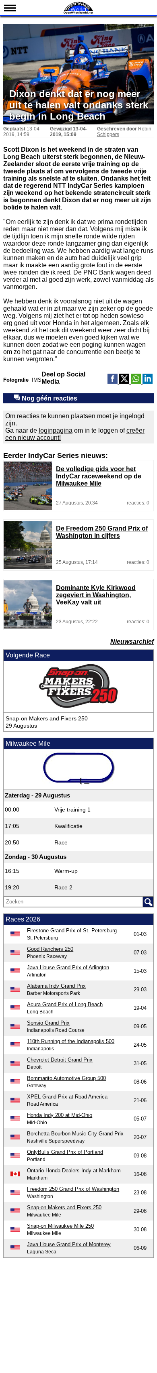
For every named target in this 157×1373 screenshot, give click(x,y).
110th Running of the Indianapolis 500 (70, 1041)
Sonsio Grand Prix (48, 1023)
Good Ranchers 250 (50, 949)
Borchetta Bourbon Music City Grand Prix (75, 1134)
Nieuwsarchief (132, 641)
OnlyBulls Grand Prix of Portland (65, 1152)
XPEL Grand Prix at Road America (67, 1097)
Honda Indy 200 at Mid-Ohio (59, 1115)
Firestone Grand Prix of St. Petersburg (72, 931)
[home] (78, 13)
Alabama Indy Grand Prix (56, 986)
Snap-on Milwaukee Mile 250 (60, 1226)
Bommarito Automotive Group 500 (66, 1078)
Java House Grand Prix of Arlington (68, 967)
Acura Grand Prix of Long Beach (65, 1004)
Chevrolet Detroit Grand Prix (60, 1060)
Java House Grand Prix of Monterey (69, 1244)
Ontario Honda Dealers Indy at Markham (74, 1171)
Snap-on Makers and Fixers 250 (47, 718)
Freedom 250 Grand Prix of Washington (73, 1189)
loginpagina (55, 430)
